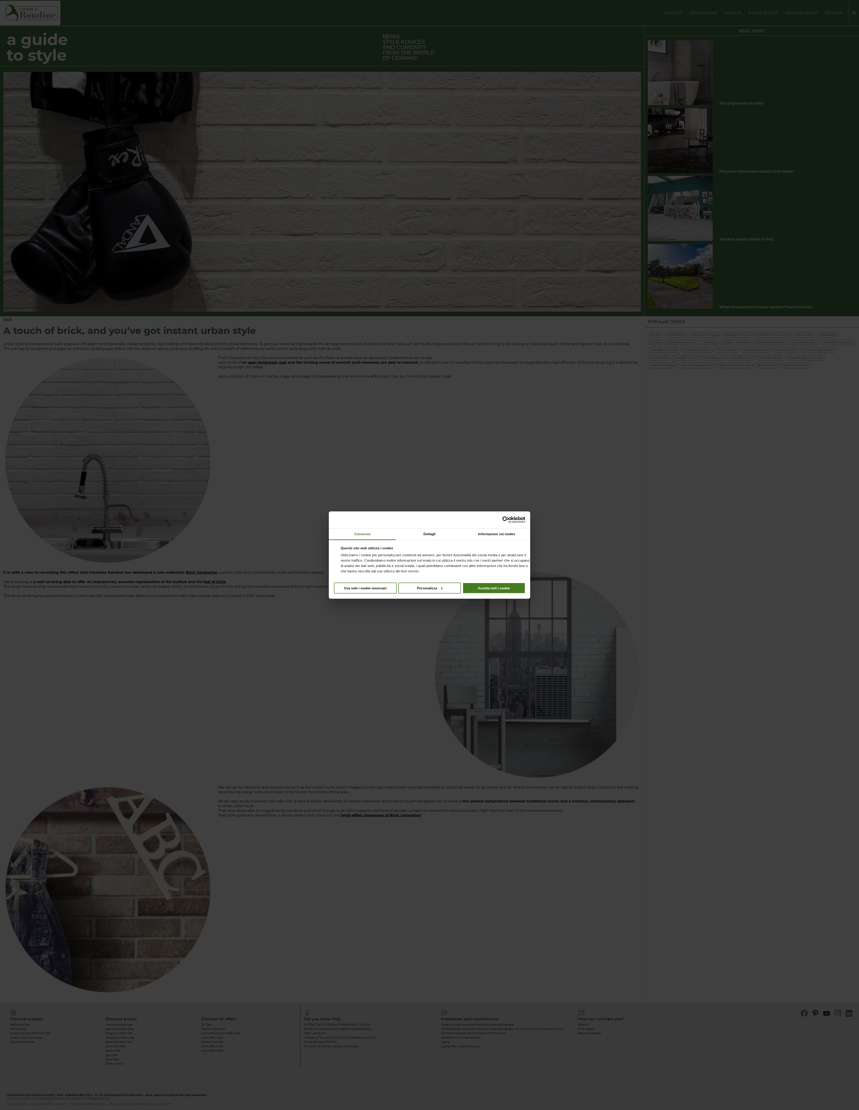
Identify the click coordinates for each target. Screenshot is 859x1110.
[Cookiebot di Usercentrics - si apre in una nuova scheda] (505, 519)
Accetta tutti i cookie (494, 588)
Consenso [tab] (362, 534)
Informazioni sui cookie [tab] (496, 534)
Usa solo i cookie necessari (365, 588)
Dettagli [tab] (429, 534)
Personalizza (427, 588)
